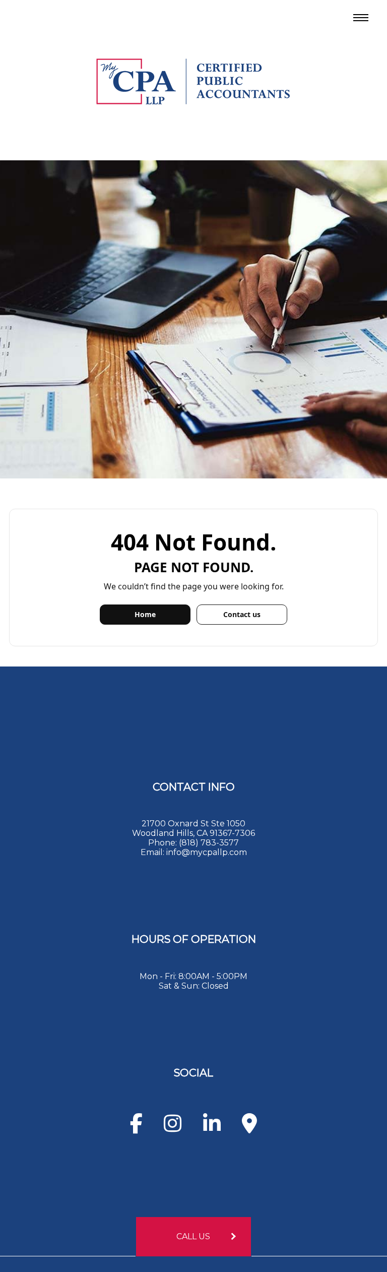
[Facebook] (136, 1128)
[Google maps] (249, 1128)
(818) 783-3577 (209, 842)
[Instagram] (172, 1128)
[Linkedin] (212, 1128)
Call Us (193, 1236)
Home (145, 614)
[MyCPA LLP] (193, 79)
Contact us (242, 614)
